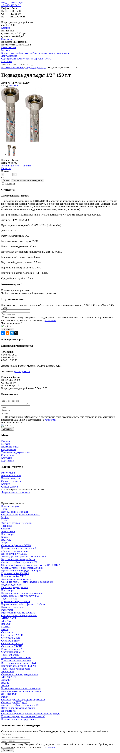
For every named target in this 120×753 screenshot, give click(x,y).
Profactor (13, 85)
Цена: (4, 162)
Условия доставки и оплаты (16, 165)
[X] (16, 333)
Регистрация (16, 2)
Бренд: (4, 85)
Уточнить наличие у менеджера (27, 180)
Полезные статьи (10, 446)
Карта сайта (7, 460)
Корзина (5, 27)
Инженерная (14, 41)
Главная (5, 441)
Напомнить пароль (11, 475)
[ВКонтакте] (3, 333)
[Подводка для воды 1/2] (22, 140)
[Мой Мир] (12, 333)
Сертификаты (8, 449)
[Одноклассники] (7, 333)
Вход (4, 2)
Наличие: (6, 160)
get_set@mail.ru (22, 371)
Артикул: (6, 82)
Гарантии (6, 168)
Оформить (6, 39)
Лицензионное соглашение (15, 492)
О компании (7, 455)
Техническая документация (15, 452)
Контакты (6, 458)
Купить (5, 180)
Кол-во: (5, 171)
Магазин (5, 444)
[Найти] (32, 65)
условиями (50, 320)
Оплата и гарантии (11, 481)
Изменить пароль (10, 478)
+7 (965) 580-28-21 (11, 5)
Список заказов (9, 486)
